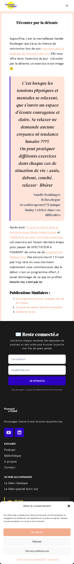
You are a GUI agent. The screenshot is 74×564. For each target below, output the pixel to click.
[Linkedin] (19, 432)
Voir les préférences (37, 551)
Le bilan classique (16, 483)
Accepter (37, 532)
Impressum (53, 559)
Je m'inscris (37, 380)
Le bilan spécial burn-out (21, 489)
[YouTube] (8, 432)
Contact (9, 467)
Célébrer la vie (25, 312)
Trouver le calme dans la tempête (38, 307)
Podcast (9, 450)
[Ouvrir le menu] (67, 5)
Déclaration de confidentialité (31, 559)
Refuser (37, 541)
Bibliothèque (12, 456)
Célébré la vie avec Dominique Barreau (36, 237)
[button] (69, 506)
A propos (10, 461)
